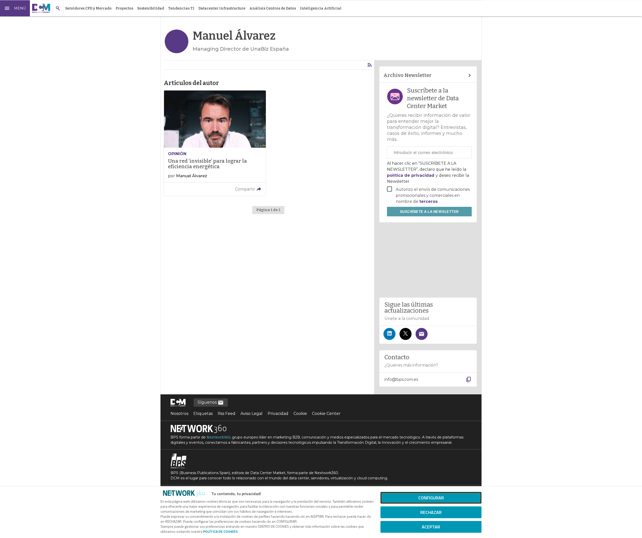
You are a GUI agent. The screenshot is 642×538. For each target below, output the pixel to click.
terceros (428, 201)
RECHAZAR (431, 512)
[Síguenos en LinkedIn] (389, 334)
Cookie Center (326, 413)
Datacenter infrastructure (221, 8)
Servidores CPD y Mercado (88, 8)
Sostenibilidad (150, 8)
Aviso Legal (251, 413)
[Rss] (370, 64)
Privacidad (278, 413)
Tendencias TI (181, 8)
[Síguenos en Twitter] (405, 334)
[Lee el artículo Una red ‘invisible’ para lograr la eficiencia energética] (215, 143)
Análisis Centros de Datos (272, 8)
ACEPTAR (431, 526)
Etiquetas (203, 413)
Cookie (300, 413)
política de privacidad (411, 175)
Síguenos (208, 402)
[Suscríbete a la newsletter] (422, 334)
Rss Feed (226, 413)
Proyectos (124, 8)
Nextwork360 (218, 437)
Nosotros (179, 413)
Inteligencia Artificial (321, 8)
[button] (15, 8)
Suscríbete (429, 211)
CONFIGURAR (431, 497)
